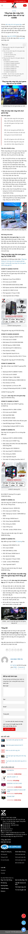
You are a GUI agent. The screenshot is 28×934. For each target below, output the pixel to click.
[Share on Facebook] (9, 650)
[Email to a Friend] (15, 650)
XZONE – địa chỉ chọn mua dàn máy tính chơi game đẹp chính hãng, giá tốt (13, 74)
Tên (4, 699)
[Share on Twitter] (12, 650)
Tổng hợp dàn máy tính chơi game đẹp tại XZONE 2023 (13, 59)
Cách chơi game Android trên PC (14, 745)
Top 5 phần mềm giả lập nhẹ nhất (14, 740)
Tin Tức (14, 11)
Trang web (6, 714)
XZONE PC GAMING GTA (11, 68)
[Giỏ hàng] (25, 5)
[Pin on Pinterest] (18, 650)
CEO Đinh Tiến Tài (16, 659)
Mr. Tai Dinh (13, 665)
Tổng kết (5, 77)
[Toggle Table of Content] (23, 45)
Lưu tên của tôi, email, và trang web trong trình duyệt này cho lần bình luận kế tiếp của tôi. (13, 724)
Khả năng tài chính (10, 56)
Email (5, 706)
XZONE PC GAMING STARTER (11, 61)
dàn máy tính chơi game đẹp (13, 24)
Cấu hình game (8, 52)
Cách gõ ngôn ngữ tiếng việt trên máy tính (16, 756)
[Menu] (2, 5)
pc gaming (21, 38)
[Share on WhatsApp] (7, 650)
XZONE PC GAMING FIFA (11, 72)
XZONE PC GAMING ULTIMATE (12, 66)
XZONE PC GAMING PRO (11, 65)
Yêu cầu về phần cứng (11, 54)
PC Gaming (19, 541)
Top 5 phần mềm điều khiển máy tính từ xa (16, 761)
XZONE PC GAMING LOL (11, 70)
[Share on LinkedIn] (21, 650)
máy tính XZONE (11, 36)
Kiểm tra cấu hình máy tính (13, 750)
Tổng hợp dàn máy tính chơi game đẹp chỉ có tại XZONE (13, 48)
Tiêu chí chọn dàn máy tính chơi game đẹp (14, 51)
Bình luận (6, 686)
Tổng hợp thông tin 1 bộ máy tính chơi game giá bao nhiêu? (14, 261)
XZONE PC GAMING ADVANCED (13, 63)
